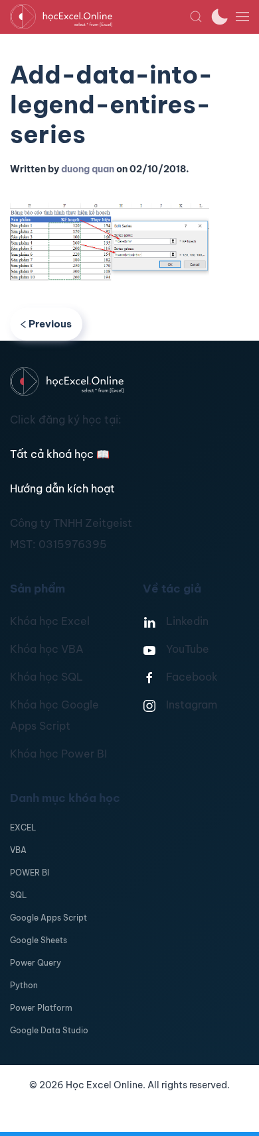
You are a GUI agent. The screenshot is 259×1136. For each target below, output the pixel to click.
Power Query (35, 963)
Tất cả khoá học (60, 454)
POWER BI (29, 873)
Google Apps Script (48, 918)
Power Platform (41, 1008)
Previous (50, 323)
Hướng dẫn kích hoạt (62, 488)
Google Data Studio (49, 1030)
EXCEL (23, 827)
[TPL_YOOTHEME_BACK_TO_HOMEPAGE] (99, 16)
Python (24, 985)
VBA (18, 850)
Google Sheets (38, 940)
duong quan (87, 169)
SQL (18, 895)
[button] (196, 16)
